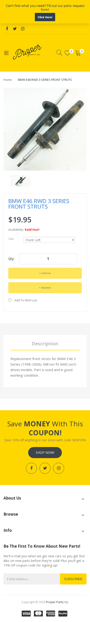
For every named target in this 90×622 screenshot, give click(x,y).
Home (7, 80)
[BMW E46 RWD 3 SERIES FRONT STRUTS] (20, 180)
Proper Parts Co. (57, 602)
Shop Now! (45, 452)
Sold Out (46, 273)
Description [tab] (45, 343)
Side (11, 239)
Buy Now (46, 287)
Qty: (11, 258)
